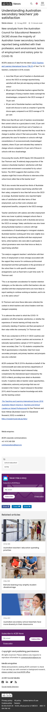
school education (10, 463)
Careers (17, 703)
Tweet (15, 506)
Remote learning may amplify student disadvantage (19, 586)
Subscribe (9, 496)
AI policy (17, 700)
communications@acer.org (12, 445)
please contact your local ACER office (16, 672)
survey (6, 467)
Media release (7, 23)
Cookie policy (7, 703)
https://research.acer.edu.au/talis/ (14, 419)
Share (5, 506)
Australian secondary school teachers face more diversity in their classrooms (22, 623)
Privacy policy (39, 496)
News (17, 4)
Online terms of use (30, 700)
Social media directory (10, 687)
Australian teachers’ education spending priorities (21, 548)
